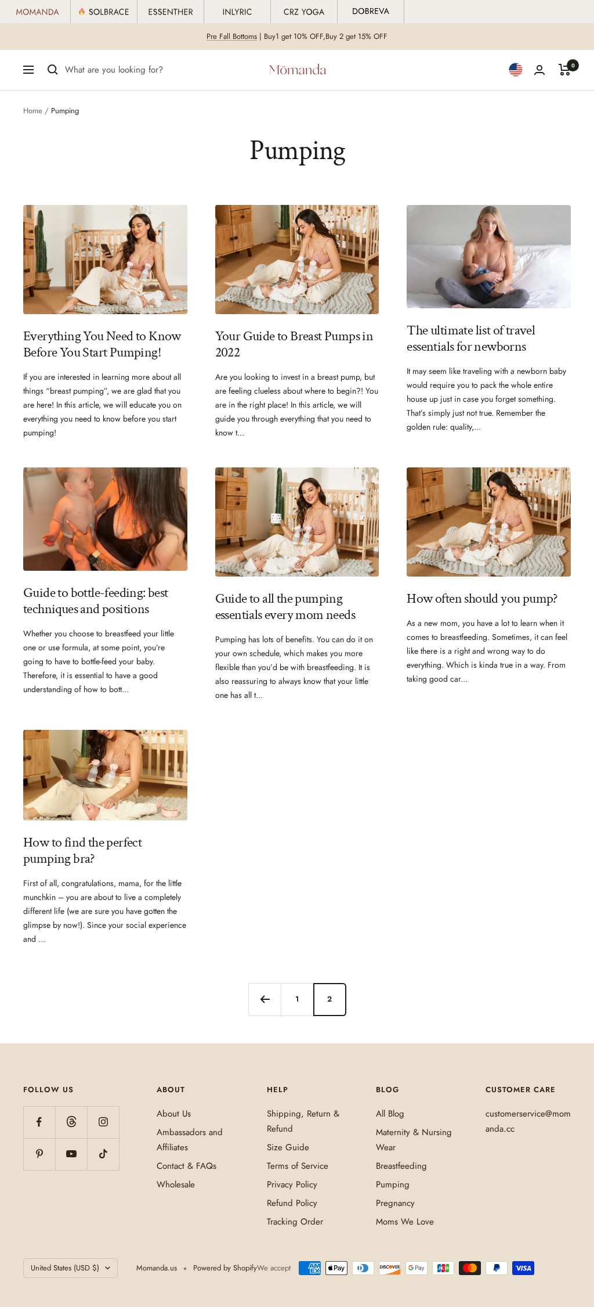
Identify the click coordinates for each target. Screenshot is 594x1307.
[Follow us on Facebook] (39, 1122)
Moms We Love (405, 1221)
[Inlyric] (237, 11)
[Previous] (264, 999)
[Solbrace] (104, 11)
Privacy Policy (292, 1184)
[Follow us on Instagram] (103, 1122)
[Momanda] (38, 11)
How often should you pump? (482, 598)
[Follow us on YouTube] (71, 1154)
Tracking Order (295, 1221)
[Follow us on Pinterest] (39, 1154)
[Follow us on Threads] (71, 1122)
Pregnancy (395, 1203)
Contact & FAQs (186, 1166)
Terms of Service (297, 1166)
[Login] (539, 70)
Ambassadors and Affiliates (190, 1140)
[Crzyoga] (304, 11)
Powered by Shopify (225, 1267)
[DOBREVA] (371, 11)
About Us (174, 1113)
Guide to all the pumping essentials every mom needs (285, 606)
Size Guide (288, 1147)
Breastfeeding (401, 1166)
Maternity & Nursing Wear (414, 1140)
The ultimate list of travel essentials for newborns (471, 338)
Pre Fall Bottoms (232, 36)
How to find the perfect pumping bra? (82, 850)
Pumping (393, 1184)
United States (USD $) (65, 1267)
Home (32, 110)
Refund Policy (292, 1203)
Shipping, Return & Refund (303, 1121)
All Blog (390, 1113)
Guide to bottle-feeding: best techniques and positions (95, 601)
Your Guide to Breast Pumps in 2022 (294, 344)
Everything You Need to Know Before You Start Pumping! (102, 344)
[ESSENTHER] (170, 11)
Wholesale (176, 1184)
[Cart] (565, 69)
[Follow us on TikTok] (103, 1154)
